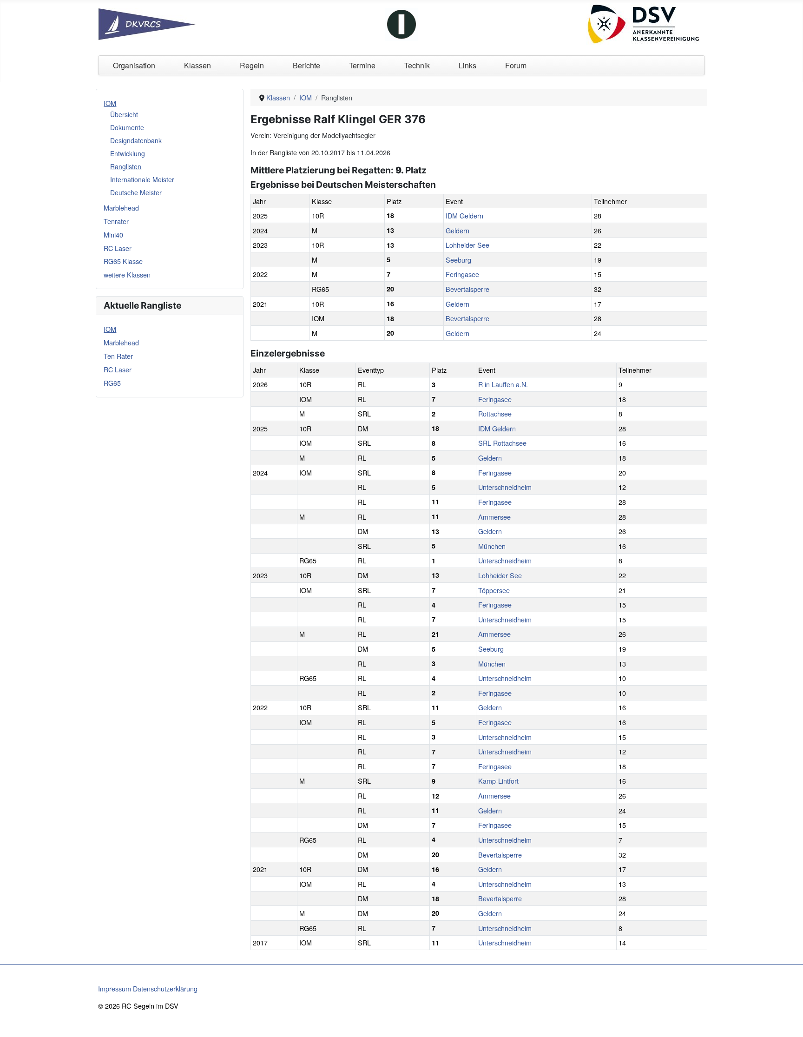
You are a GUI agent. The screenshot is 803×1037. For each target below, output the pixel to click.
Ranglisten (125, 166)
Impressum (114, 988)
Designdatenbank (136, 140)
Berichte (306, 65)
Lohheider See (467, 245)
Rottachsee (495, 413)
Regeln (252, 65)
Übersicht (124, 114)
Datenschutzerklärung (165, 988)
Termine (362, 65)
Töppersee (494, 590)
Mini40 (113, 234)
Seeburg (458, 259)
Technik (417, 65)
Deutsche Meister (136, 192)
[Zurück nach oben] (788, 1021)
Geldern (457, 230)
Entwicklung (127, 153)
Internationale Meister (142, 179)
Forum (516, 65)
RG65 (112, 383)
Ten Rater (118, 356)
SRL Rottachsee (502, 443)
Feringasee (462, 274)
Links (467, 65)
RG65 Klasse (123, 261)
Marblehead (121, 207)
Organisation (134, 65)
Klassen (197, 65)
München (492, 546)
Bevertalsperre (467, 289)
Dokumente (127, 127)
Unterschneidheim (505, 487)
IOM (110, 103)
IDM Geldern (464, 215)
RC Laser (118, 248)
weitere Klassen (127, 274)
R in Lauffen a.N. (503, 384)
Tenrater (116, 221)
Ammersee (494, 517)
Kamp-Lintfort (498, 781)
